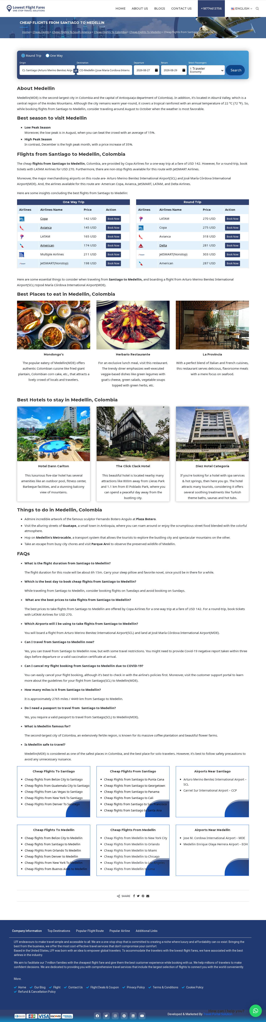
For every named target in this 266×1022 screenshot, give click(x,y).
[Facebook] (97, 1015)
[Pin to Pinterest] (143, 896)
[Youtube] (142, 1015)
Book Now (113, 219)
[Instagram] (115, 1015)
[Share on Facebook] (134, 896)
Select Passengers (197, 62)
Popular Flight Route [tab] (90, 931)
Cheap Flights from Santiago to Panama (131, 792)
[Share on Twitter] (138, 896)
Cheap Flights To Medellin (145, 32)
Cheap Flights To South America (71, 32)
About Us (140, 8)
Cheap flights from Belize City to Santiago (54, 779)
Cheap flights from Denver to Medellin (51, 856)
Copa (44, 218)
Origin (23, 62)
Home (121, 8)
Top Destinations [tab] (59, 931)
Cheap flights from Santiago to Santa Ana (133, 810)
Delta (163, 245)
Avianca (46, 227)
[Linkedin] (133, 1015)
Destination (82, 62)
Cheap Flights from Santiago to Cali (128, 798)
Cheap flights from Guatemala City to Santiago (57, 786)
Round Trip (33, 56)
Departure (139, 62)
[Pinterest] (124, 1015)
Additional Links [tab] (147, 931)
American (47, 245)
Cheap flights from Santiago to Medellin (52, 844)
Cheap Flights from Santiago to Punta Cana (134, 779)
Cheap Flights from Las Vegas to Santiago (54, 792)
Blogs (159, 8)
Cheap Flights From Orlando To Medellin (53, 850)
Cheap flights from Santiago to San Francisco (135, 804)
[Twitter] (106, 1015)
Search (235, 68)
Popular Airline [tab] (120, 931)
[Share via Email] (147, 896)
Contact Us (181, 8)
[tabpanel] (130, 966)
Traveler (197, 70)
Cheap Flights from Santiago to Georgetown (134, 786)
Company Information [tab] (27, 931)
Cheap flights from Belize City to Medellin (54, 838)
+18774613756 (211, 8)
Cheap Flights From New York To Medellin (54, 863)
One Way (56, 56)
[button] (255, 1011)
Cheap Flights (41, 32)
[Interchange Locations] (75, 70)
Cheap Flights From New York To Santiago (54, 798)
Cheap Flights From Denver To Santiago (52, 804)
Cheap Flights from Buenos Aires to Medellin (56, 869)
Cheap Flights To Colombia (110, 32)
